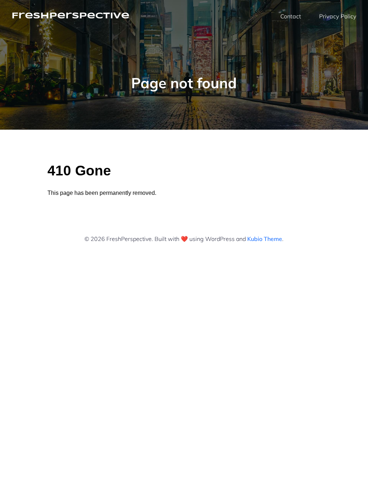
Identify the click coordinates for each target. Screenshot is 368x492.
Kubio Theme (264, 238)
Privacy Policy (337, 16)
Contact (290, 16)
